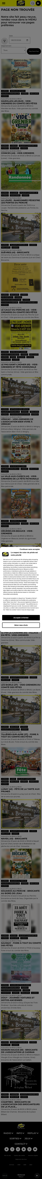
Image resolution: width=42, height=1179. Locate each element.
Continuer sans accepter (30, 549)
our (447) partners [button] (13, 559)
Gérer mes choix (21, 625)
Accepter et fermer (21, 617)
